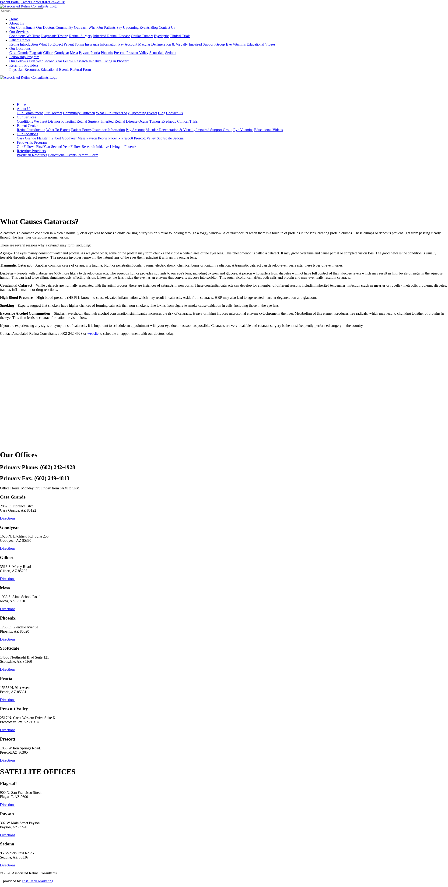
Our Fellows (18, 61)
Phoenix (107, 53)
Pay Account (127, 44)
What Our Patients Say (105, 27)
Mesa (74, 53)
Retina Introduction (23, 44)
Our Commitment (22, 27)
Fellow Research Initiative (82, 61)
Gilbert (48, 53)
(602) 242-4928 (53, 2)
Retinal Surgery (80, 36)
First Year (36, 61)
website (93, 333)
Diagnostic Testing (54, 36)
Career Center (31, 2)
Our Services (18, 32)
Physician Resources (24, 69)
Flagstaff (35, 53)
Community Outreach (72, 27)
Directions (7, 518)
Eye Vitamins (236, 44)
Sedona (170, 53)
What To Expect (51, 44)
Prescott (120, 53)
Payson (84, 53)
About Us (16, 23)
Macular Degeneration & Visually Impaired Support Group (181, 44)
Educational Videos (261, 44)
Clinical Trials (180, 36)
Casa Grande (18, 53)
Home (13, 19)
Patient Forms (74, 44)
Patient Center (19, 40)
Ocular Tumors (142, 36)
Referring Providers (23, 65)
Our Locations (20, 48)
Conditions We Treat (24, 36)
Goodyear (61, 53)
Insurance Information (101, 44)
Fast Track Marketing (37, 881)
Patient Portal (10, 2)
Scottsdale (156, 53)
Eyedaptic (161, 36)
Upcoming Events (136, 27)
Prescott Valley (137, 53)
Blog (154, 27)
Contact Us (167, 27)
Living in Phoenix (115, 61)
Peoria (95, 53)
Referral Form (80, 69)
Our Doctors (45, 27)
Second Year (53, 61)
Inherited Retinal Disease (111, 36)
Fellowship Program (24, 57)
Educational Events (55, 69)
